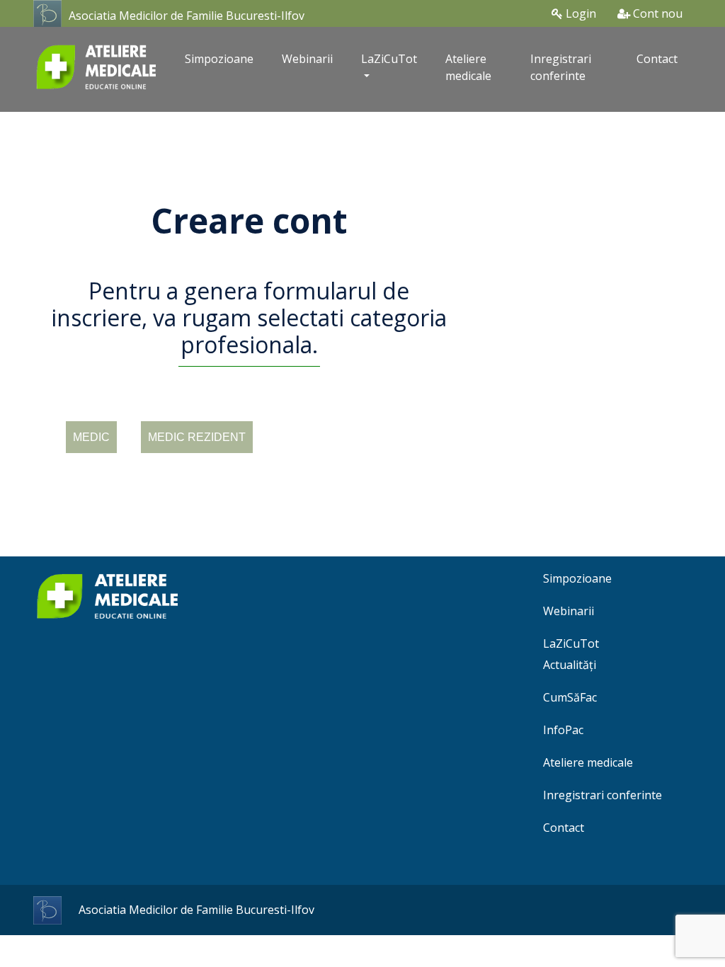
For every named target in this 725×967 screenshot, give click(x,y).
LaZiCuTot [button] (389, 59)
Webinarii (307, 59)
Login (579, 13)
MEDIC (91, 437)
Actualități (569, 665)
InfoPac (563, 730)
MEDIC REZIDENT (197, 437)
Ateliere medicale (468, 67)
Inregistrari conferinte (560, 67)
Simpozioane (219, 59)
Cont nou (656, 13)
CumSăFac (570, 697)
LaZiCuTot (571, 643)
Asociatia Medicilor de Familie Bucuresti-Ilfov (186, 15)
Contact (657, 59)
